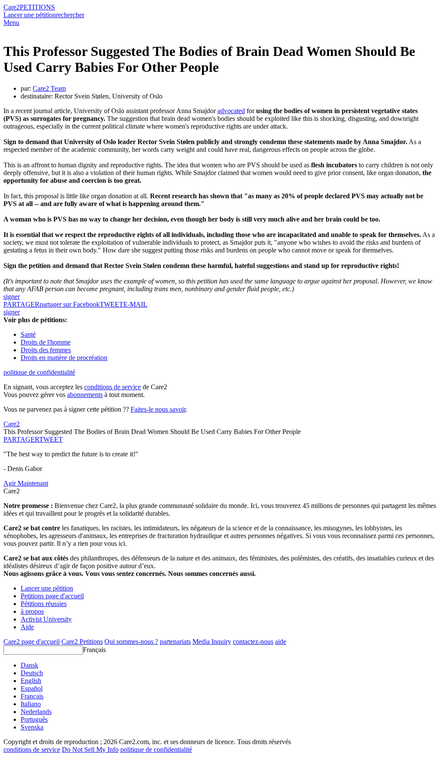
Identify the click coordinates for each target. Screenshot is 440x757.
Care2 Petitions (82, 641)
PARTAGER (21, 439)
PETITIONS (37, 7)
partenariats (175, 641)
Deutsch (32, 673)
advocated (231, 110)
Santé (28, 334)
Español (32, 688)
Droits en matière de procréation (64, 357)
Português (34, 719)
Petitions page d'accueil (52, 596)
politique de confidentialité (39, 372)
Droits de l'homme (45, 342)
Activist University (46, 619)
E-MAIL (135, 304)
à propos (32, 611)
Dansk (29, 665)
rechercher (70, 14)
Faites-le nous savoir (158, 409)
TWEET (111, 304)
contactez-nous (253, 641)
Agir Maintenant (25, 483)
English (31, 680)
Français (94, 649)
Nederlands (36, 711)
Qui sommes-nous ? (131, 641)
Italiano (31, 704)
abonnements (85, 394)
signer (11, 296)
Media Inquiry (211, 641)
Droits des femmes (46, 350)
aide (280, 641)
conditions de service (112, 387)
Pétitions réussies (44, 603)
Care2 (11, 7)
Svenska (32, 727)
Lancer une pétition (29, 14)
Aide (27, 627)
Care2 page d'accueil (31, 641)
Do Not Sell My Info (90, 749)
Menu (11, 22)
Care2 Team (49, 88)
